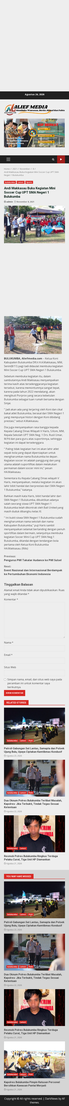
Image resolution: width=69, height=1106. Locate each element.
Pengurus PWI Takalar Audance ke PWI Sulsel (33, 558)
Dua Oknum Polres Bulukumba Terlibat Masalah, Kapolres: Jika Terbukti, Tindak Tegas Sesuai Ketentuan (34, 778)
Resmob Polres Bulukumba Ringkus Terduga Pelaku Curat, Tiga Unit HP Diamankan (34, 833)
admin (9, 201)
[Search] (53, 159)
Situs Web (10, 667)
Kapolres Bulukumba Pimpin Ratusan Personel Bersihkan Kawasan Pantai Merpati (34, 1059)
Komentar (11, 599)
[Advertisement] (34, 34)
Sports (29, 182)
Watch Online (61, 159)
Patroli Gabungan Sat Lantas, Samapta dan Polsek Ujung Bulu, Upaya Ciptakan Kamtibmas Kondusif (34, 726)
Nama (8, 642)
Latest (21, 182)
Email (8, 655)
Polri (31, 741)
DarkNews (51, 1098)
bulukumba (10, 182)
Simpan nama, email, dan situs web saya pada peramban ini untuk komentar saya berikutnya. (34, 683)
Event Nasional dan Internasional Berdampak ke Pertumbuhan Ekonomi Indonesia (33, 570)
